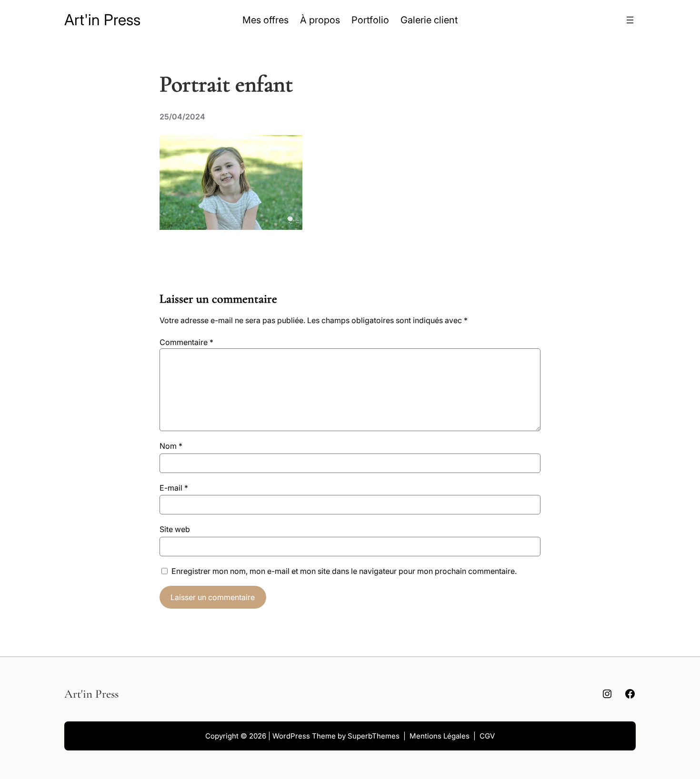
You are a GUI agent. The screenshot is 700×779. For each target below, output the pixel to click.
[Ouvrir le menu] (630, 20)
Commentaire (186, 342)
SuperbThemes (374, 735)
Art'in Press (102, 19)
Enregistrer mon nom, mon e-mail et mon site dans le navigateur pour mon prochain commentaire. (344, 571)
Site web (175, 529)
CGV (487, 735)
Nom (171, 446)
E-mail (174, 488)
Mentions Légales (440, 735)
